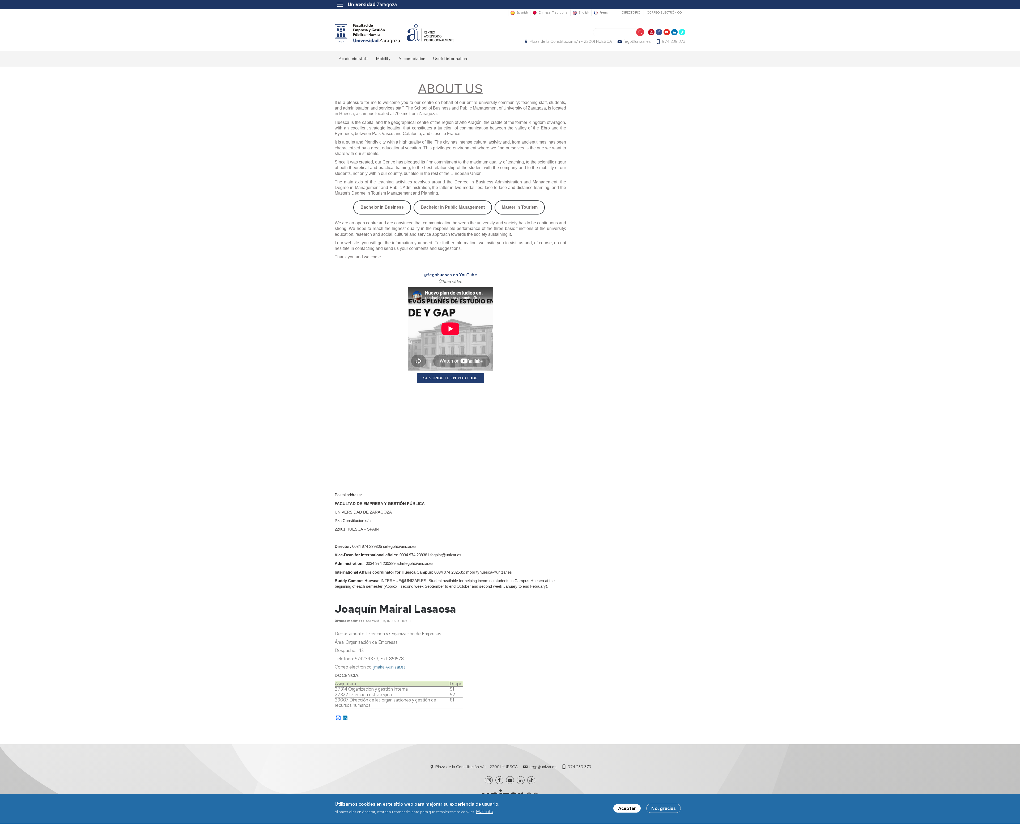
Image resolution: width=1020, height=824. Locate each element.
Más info (484, 812)
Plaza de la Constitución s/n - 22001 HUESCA (571, 41)
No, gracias (663, 808)
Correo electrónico (664, 12)
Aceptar (627, 808)
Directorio (631, 12)
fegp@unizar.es (637, 41)
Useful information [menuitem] (450, 58)
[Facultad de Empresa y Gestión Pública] (367, 33)
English (584, 13)
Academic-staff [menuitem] (353, 58)
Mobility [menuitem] (383, 58)
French (605, 13)
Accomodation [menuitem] (411, 58)
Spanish (522, 13)
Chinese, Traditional (553, 13)
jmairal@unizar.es (389, 667)
